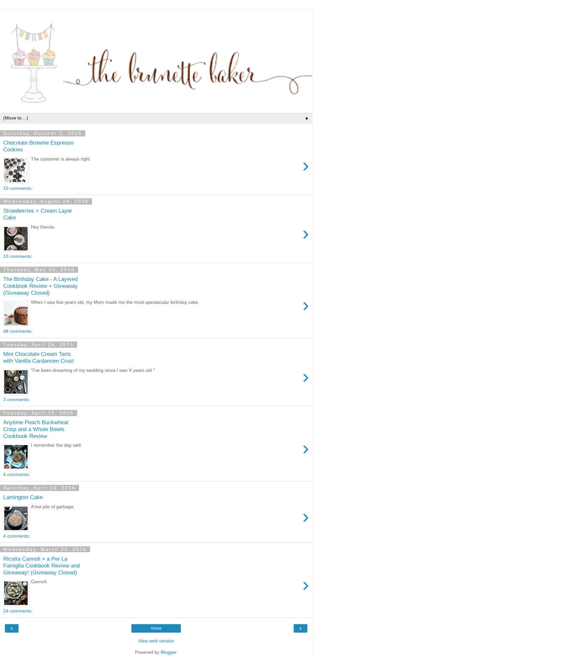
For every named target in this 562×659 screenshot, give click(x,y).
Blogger (168, 652)
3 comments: (16, 399)
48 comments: (18, 331)
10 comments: (18, 188)
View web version (156, 640)
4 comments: (16, 474)
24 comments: (18, 610)
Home (156, 628)
